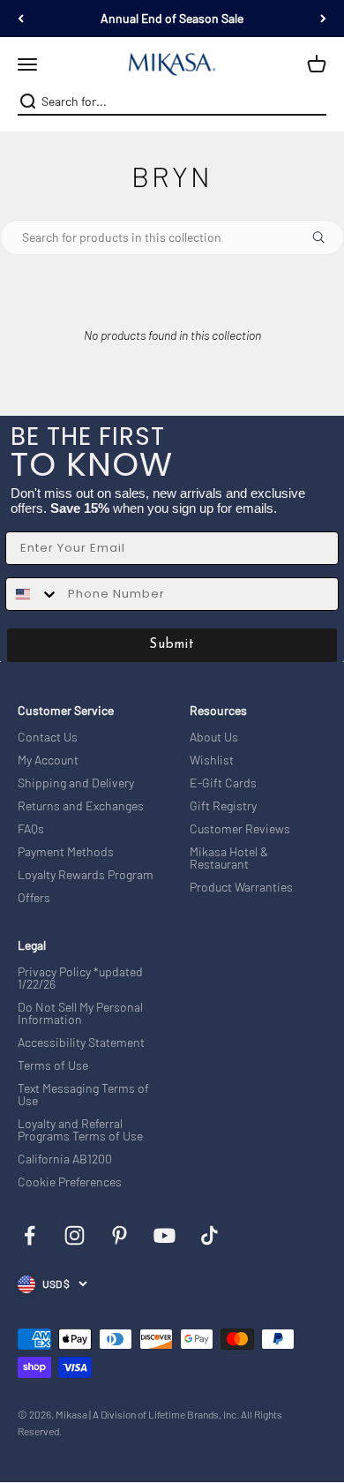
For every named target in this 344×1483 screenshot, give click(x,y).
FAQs (31, 829)
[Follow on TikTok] (209, 1235)
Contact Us (48, 737)
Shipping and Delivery (76, 783)
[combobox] (170, 101)
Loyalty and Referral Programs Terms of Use (80, 1130)
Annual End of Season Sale (172, 18)
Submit (172, 644)
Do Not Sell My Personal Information (80, 1013)
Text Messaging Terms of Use (83, 1094)
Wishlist (212, 760)
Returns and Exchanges (81, 806)
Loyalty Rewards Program (85, 875)
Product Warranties (241, 887)
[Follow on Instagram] (74, 1235)
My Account (48, 760)
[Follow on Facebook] (29, 1235)
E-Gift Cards (223, 783)
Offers (34, 898)
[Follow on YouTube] (164, 1235)
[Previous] (21, 18)
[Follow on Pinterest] (119, 1235)
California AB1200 (65, 1159)
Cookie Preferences (70, 1182)
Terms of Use (53, 1065)
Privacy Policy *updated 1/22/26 (80, 978)
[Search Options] (325, 237)
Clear (314, 101)
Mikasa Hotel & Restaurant (229, 858)
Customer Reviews (240, 829)
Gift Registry (223, 806)
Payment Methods (66, 852)
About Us (214, 737)
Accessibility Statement (81, 1042)
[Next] (323, 18)
